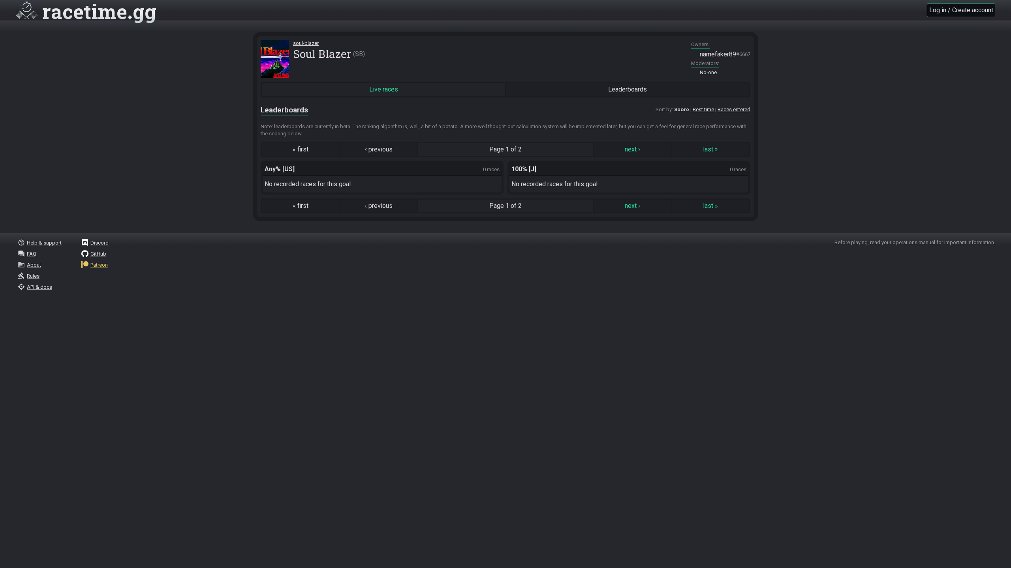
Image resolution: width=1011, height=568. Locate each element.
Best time (703, 109)
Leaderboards (627, 89)
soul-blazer (306, 43)
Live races (383, 89)
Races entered (734, 109)
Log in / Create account (961, 10)
